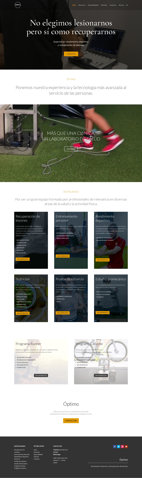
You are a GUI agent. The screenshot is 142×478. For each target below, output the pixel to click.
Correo (55, 452)
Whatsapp (56, 454)
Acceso (121, 5)
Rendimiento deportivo (21, 457)
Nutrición (17, 459)
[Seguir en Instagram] (122, 446)
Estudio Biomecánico (20, 464)
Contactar (71, 148)
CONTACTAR (71, 54)
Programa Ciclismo (20, 468)
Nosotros (82, 5)
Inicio (74, 5)
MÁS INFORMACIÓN (22, 259)
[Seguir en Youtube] (126, 446)
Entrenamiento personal (21, 454)
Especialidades (93, 5)
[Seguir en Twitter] (118, 446)
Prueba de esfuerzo (20, 461)
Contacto (112, 5)
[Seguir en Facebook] (114, 446)
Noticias (104, 5)
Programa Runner (19, 466)
